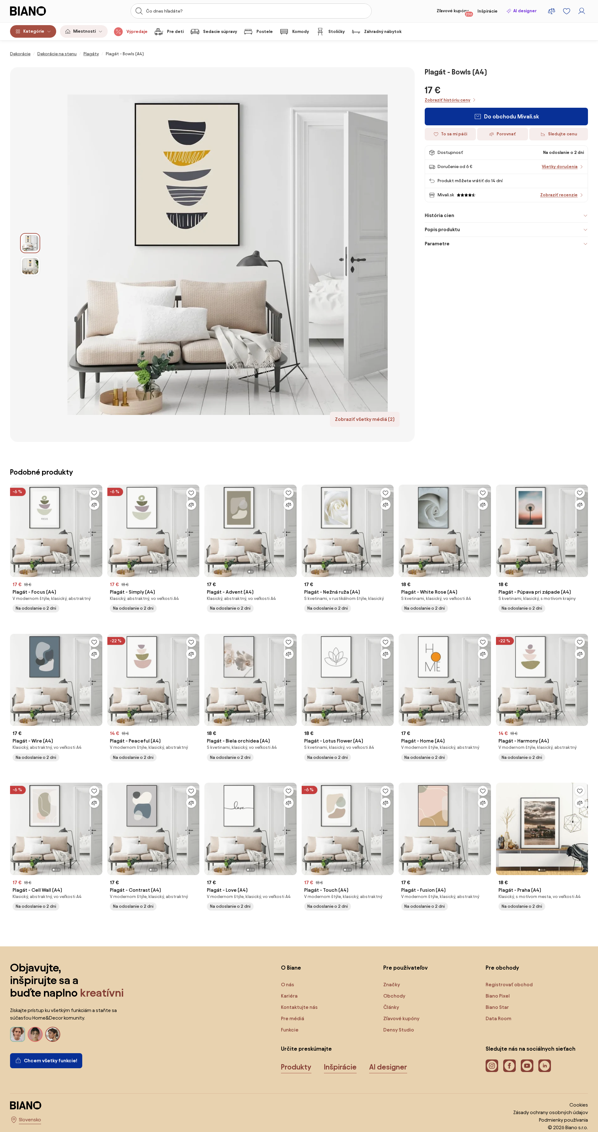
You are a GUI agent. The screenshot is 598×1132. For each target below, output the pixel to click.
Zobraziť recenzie (559, 195)
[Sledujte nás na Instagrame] (492, 1065)
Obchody (394, 996)
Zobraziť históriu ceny (447, 100)
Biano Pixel (498, 996)
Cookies (578, 1105)
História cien (439, 215)
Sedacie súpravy (220, 31)
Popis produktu (442, 229)
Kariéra (289, 996)
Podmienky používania (563, 1120)
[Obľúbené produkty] (566, 11)
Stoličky (336, 31)
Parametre (437, 243)
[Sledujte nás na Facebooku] (509, 1065)
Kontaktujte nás (299, 1007)
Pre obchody (502, 968)
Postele (264, 31)
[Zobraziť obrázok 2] (30, 266)
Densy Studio (398, 1029)
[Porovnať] (94, 505)
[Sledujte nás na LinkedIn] (544, 1065)
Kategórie (33, 31)
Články (391, 1007)
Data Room (498, 1018)
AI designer (524, 10)
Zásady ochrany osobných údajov (550, 1112)
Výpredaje (137, 31)
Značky (391, 984)
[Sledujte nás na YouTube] (527, 1065)
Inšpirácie (487, 11)
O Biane (291, 968)
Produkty (296, 1067)
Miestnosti (84, 31)
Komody (300, 31)
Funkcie (290, 1029)
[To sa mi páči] (94, 493)
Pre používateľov (405, 968)
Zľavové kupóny (454, 12)
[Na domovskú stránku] (39, 11)
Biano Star (497, 1007)
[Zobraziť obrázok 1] (30, 243)
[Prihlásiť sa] (581, 11)
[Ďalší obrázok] (97, 529)
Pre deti (175, 31)
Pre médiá (292, 1018)
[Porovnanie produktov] (551, 11)
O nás (287, 984)
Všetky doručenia (560, 166)
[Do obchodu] (227, 254)
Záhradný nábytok (382, 31)
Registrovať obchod (509, 984)
